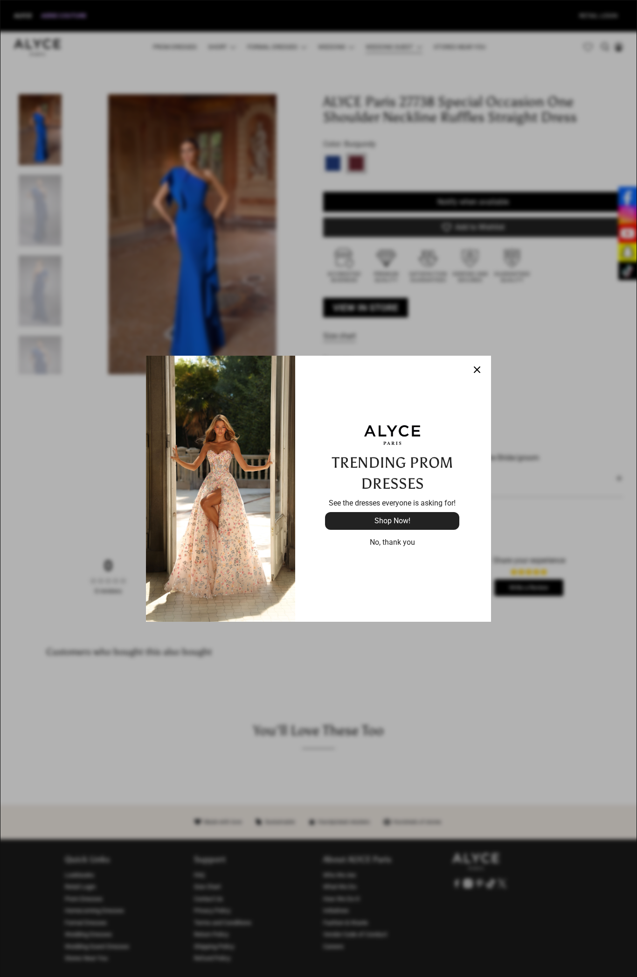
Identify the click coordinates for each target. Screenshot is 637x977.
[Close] (477, 369)
